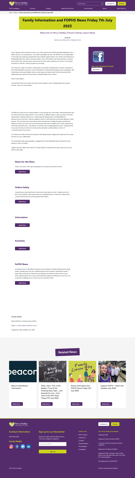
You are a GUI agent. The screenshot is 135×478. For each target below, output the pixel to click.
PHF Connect (83, 435)
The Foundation (14, 8)
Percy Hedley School (74, 40)
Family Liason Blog (60, 40)
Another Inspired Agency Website (108, 468)
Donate (121, 4)
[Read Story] (23, 371)
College (48, 8)
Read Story (17, 404)
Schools (32, 8)
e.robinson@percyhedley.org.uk (26, 325)
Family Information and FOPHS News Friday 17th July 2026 (81, 388)
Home (11, 12)
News (105, 8)
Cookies (81, 440)
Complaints (82, 449)
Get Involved (88, 8)
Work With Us (121, 8)
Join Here (97, 69)
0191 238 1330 (14, 437)
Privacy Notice (83, 443)
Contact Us (110, 4)
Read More (22, 172)
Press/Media (83, 446)
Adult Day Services (67, 8)
